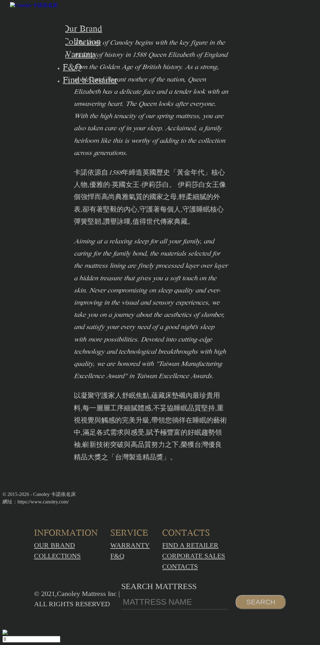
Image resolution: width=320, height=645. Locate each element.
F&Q (117, 556)
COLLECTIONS (57, 556)
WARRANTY (130, 545)
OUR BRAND (54, 545)
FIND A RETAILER (190, 545)
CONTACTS (180, 566)
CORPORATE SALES (193, 556)
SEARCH (260, 602)
